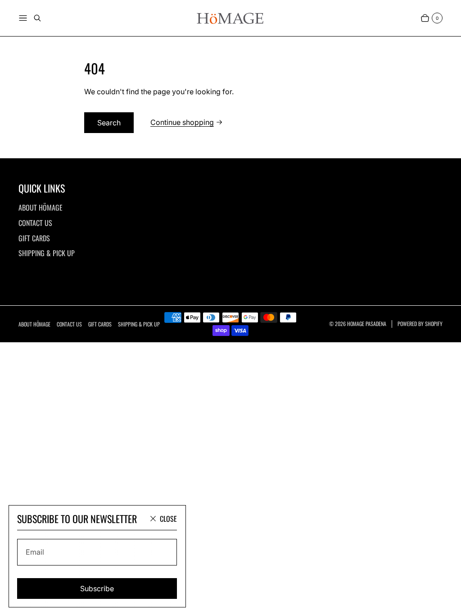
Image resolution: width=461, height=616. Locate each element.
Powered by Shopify (420, 323)
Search (109, 122)
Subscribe (97, 588)
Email (35, 551)
